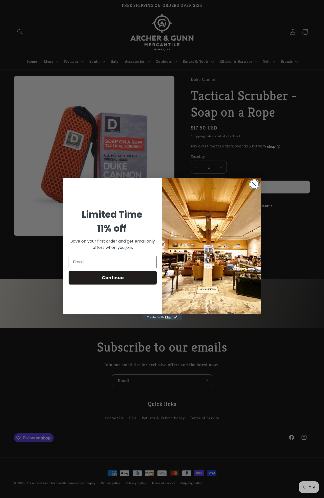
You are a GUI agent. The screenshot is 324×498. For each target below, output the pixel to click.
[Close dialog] (254, 184)
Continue (113, 277)
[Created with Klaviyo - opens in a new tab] (162, 317)
